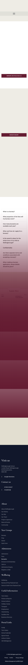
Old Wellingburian (6, 641)
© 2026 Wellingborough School (14, 654)
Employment (5, 609)
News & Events (5, 522)
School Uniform (5, 601)
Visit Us (3, 564)
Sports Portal (5, 635)
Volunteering (5, 612)
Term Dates (4, 596)
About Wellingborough (7, 509)
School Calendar (6, 633)
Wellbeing (4, 580)
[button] (14, 13)
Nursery (3, 535)
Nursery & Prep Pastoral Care (9, 583)
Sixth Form (4, 543)
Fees (2, 556)
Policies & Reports (6, 598)
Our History (4, 511)
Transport (4, 606)
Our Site (3, 514)
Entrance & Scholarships (8, 562)
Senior (3, 540)
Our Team (4, 517)
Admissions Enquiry (7, 567)
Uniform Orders (5, 638)
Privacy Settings (19, 657)
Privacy (6, 657)
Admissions (4, 554)
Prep (2, 538)
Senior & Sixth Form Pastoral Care (11, 585)
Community (4, 525)
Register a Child (5, 569)
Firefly (3, 627)
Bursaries (4, 559)
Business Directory (6, 617)
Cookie (11, 657)
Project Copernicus (6, 519)
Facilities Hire (5, 614)
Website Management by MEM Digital (14, 661)
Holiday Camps (5, 604)
